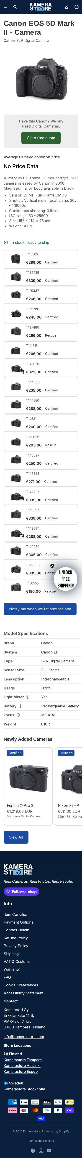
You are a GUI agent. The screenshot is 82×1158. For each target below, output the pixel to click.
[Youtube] (49, 1150)
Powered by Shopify (55, 1131)
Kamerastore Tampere (23, 1059)
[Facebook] (33, 1150)
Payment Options (18, 922)
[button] (65, 579)
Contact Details (17, 930)
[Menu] (5, 7)
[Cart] (77, 7)
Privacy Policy (16, 945)
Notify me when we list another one (40, 609)
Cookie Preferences (21, 985)
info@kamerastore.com (24, 1036)
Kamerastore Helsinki (22, 1065)
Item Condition (16, 914)
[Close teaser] (52, 565)
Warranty (12, 969)
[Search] (15, 7)
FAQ (7, 977)
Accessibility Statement (23, 993)
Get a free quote (41, 137)
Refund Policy (16, 938)
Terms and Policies (41, 1140)
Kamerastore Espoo (21, 1071)
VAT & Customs (17, 961)
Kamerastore (32, 1131)
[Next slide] (73, 786)
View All (16, 837)
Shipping (11, 953)
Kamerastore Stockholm (24, 1089)
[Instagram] (41, 1150)
